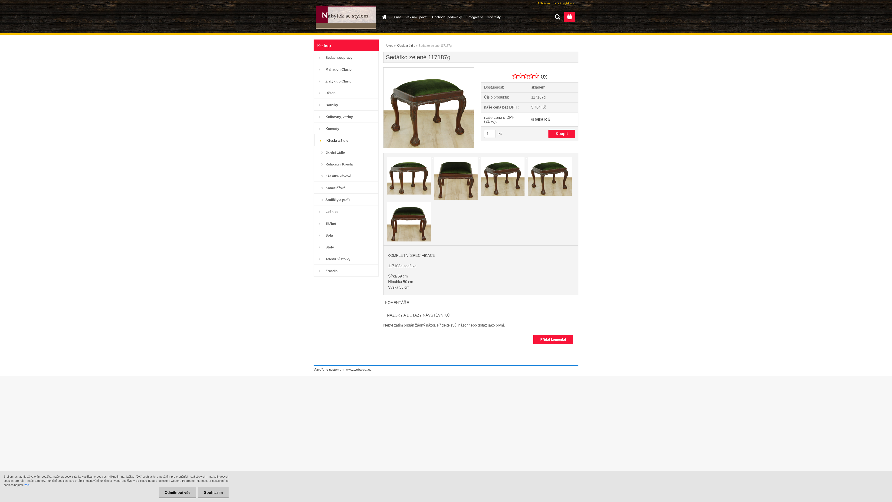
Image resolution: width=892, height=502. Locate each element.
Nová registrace (564, 3)
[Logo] (345, 17)
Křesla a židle (406, 45)
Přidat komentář (553, 339)
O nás (397, 17)
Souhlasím (213, 493)
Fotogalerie (474, 17)
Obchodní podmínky (447, 17)
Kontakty (494, 17)
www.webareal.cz (358, 369)
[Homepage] (383, 17)
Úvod (389, 45)
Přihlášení (544, 3)
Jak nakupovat (416, 17)
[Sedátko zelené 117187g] (429, 69)
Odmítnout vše (177, 493)
